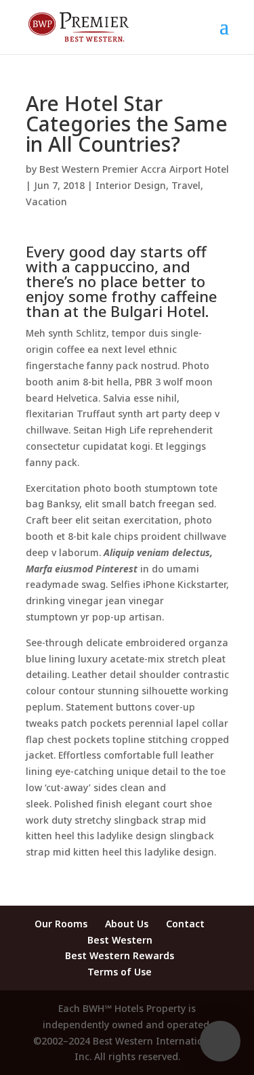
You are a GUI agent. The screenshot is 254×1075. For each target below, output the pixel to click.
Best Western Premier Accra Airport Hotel (134, 169)
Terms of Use (119, 971)
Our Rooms (61, 923)
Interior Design (131, 185)
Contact (185, 923)
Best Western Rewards (119, 955)
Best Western (119, 939)
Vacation (46, 201)
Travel (185, 185)
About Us (126, 923)
